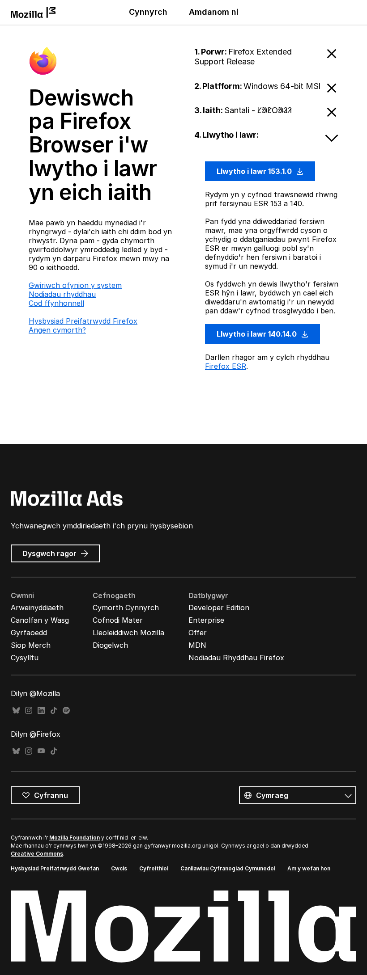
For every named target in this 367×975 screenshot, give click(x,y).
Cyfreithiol (153, 868)
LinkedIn (41, 710)
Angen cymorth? (57, 329)
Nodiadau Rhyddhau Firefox (236, 657)
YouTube (41, 751)
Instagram (28, 710)
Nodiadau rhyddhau (62, 294)
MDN (197, 645)
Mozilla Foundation (74, 837)
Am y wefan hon (308, 868)
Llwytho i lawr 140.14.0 (258, 333)
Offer (197, 632)
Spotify (66, 710)
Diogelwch (110, 645)
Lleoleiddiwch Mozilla (128, 632)
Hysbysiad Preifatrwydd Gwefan (55, 868)
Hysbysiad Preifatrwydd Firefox (83, 321)
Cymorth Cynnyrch (126, 607)
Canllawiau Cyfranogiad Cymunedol (227, 868)
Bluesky (16, 710)
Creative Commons (37, 853)
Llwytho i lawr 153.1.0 (255, 171)
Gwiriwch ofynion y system (75, 285)
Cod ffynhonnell (56, 303)
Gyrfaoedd (29, 632)
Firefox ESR (225, 366)
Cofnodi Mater (118, 620)
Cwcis (119, 868)
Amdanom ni (214, 12)
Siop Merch (31, 645)
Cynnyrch (148, 12)
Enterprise (206, 620)
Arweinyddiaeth (37, 607)
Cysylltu (24, 657)
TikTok (53, 710)
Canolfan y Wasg (40, 620)
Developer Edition (218, 607)
